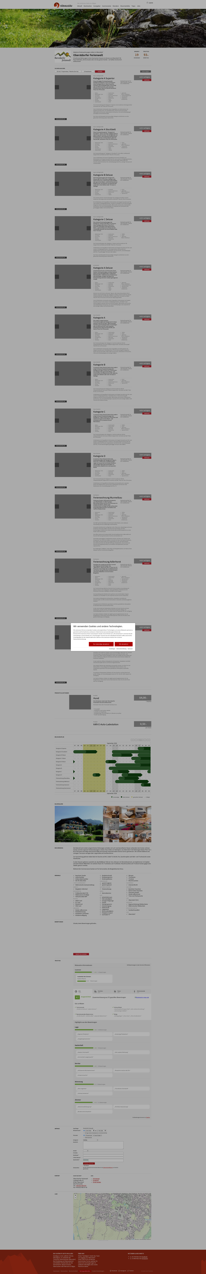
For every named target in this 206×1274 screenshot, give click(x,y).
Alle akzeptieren (123, 644)
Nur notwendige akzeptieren (101, 644)
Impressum (130, 648)
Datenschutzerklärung (121, 648)
